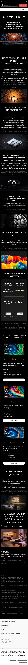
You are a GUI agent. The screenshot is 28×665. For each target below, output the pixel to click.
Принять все (13, 660)
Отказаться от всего (22, 660)
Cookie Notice (7, 656)
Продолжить (23, 5)
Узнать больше (14, 380)
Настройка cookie (23, 662)
